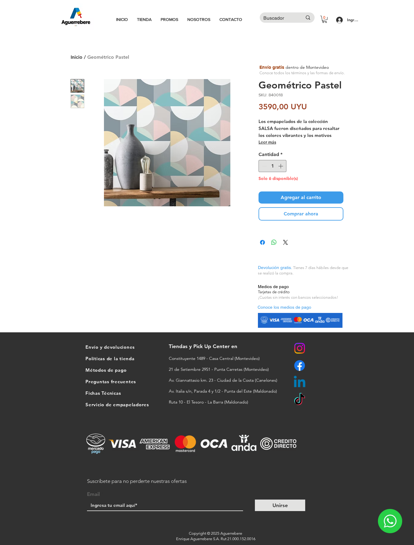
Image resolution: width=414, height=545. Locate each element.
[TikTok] (299, 400)
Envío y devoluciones (110, 347)
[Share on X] (285, 242)
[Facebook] (299, 365)
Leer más (267, 142)
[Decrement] (263, 166)
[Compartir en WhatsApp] (274, 242)
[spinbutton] (272, 166)
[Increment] (281, 166)
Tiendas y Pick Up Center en (204, 346)
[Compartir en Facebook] (262, 242)
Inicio (76, 57)
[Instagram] (299, 348)
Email (93, 494)
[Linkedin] (299, 383)
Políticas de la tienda (110, 358)
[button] (324, 19)
